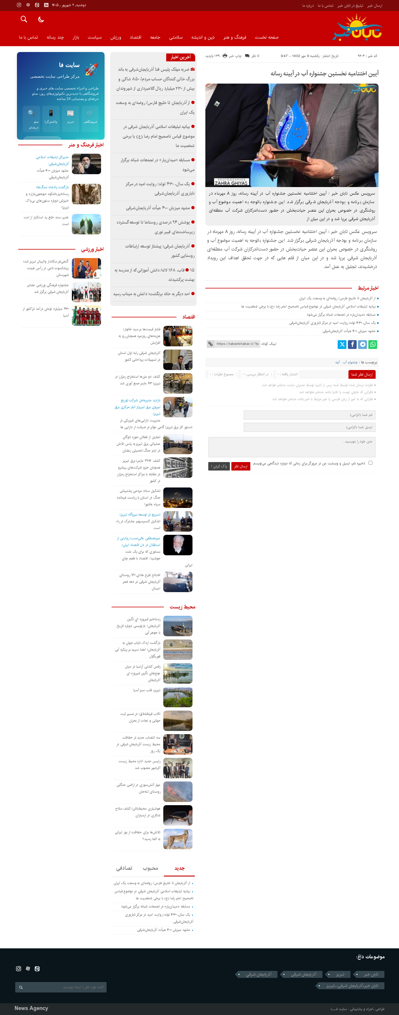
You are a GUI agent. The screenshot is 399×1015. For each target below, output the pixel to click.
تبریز (340, 974)
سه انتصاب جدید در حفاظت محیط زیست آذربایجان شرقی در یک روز (138, 744)
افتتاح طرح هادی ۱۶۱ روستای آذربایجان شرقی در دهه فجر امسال (139, 581)
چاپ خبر (235, 56)
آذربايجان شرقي (258, 974)
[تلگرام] (362, 344)
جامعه (155, 37)
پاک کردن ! (219, 466)
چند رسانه (55, 37)
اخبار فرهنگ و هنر (86, 145)
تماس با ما (325, 5)
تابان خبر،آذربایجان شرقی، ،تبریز (352, 985)
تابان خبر (371, 974)
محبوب (150, 868)
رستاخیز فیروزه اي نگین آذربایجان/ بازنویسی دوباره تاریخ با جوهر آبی (138, 625)
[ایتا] (37, 5)
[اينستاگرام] (19, 5)
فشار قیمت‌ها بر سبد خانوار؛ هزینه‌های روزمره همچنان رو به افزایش (139, 335)
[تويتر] (342, 344)
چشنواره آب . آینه (346, 362)
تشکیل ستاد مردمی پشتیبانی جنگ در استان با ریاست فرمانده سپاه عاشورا (138, 497)
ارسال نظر (240, 466)
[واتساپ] (372, 344)
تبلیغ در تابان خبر (350, 5)
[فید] (46, 5)
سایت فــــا (339, 1009)
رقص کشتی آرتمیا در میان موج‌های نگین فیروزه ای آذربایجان (142, 673)
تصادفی (124, 868)
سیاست (95, 37)
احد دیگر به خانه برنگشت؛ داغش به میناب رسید (151, 294)
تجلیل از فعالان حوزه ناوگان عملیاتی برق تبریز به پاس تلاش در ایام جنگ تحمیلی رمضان (138, 443)
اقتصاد (135, 37)
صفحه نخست (266, 37)
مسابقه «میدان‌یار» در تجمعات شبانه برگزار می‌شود (341, 314)
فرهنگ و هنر (234, 37)
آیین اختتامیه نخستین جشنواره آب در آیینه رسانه (325, 74)
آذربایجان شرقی (303, 974)
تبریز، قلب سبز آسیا (146, 690)
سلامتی (176, 37)
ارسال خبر (374, 5)
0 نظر (255, 56)
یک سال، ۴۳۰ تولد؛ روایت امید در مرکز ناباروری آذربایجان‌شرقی (332, 323)
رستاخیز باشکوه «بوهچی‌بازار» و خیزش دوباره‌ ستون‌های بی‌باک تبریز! (47, 200)
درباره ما (308, 5)
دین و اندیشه (203, 37)
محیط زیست (182, 607)
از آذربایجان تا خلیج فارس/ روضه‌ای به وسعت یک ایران (337, 298)
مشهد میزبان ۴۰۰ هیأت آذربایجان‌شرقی (349, 331)
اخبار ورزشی (92, 249)
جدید (179, 868)
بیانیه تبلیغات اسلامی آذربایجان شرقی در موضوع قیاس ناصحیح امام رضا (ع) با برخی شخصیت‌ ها (308, 306)
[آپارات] (28, 5)
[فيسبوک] (352, 344)
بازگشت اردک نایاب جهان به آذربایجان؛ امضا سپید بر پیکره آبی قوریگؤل (137, 649)
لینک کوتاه (268, 344)
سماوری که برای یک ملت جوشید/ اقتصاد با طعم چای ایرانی (157, 558)
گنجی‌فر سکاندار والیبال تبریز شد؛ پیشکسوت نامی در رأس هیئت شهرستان (46, 268)
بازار (76, 37)
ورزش (115, 37)
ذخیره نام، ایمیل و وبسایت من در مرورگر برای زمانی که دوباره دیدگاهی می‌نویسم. (308, 463)
